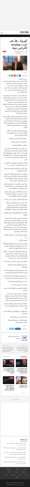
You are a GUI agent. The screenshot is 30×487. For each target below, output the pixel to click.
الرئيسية (25, 469)
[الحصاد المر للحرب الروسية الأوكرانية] (21, 380)
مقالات (9, 472)
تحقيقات (4, 51)
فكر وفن (17, 469)
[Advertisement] (15, 15)
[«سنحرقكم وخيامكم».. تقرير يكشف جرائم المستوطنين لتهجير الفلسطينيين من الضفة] (8, 380)
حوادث (26, 474)
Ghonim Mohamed (9, 484)
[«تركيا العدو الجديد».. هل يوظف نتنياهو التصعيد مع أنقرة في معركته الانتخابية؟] (8, 363)
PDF (17, 477)
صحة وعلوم (9, 469)
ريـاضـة (16, 472)
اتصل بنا (13, 474)
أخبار (19, 474)
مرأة (6, 474)
